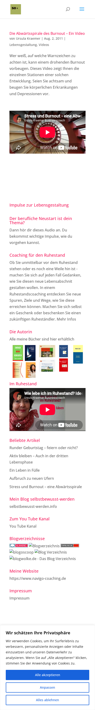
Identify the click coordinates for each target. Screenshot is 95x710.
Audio (50, 230)
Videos (44, 44)
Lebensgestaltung (23, 44)
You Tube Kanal (22, 526)
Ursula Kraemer (28, 38)
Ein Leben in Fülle (24, 470)
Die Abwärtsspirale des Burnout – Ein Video (47, 33)
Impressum (19, 598)
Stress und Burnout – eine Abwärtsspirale (45, 486)
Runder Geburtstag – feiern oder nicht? (43, 447)
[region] (47, 667)
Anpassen (47, 687)
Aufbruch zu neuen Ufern (31, 478)
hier (53, 339)
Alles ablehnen (47, 700)
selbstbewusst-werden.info (33, 506)
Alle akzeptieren (47, 675)
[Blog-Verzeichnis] (18, 545)
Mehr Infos (66, 319)
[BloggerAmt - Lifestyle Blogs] (44, 545)
